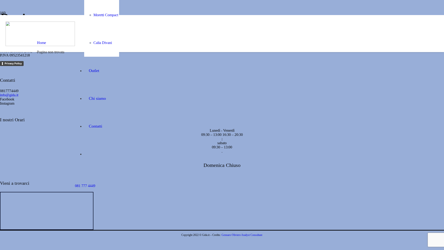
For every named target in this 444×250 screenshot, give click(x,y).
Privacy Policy (13, 63)
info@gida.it (9, 95)
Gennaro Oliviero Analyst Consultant (242, 235)
